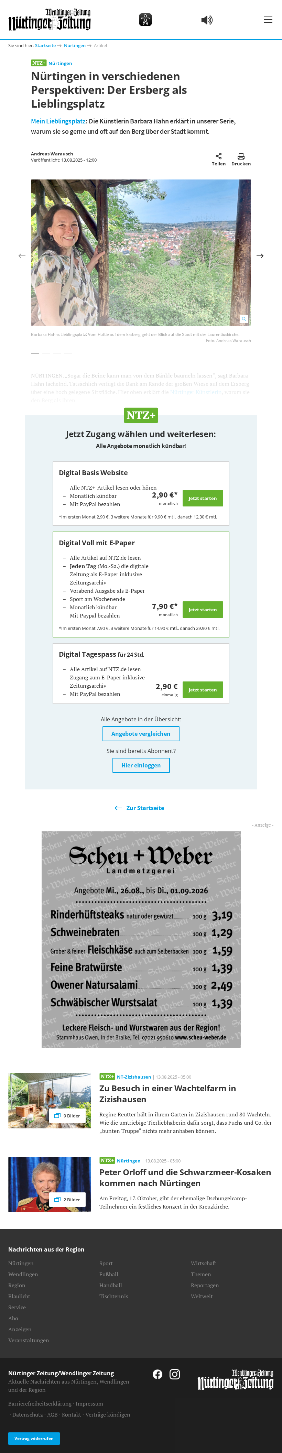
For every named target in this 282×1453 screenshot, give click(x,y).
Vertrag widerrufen (34, 1438)
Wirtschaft (203, 1263)
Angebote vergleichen (141, 734)
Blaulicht (19, 1296)
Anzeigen (20, 1329)
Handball (110, 1285)
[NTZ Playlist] (207, 19)
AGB (52, 1414)
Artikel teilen (219, 156)
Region (16, 1285)
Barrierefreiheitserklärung (40, 1403)
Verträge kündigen (107, 1414)
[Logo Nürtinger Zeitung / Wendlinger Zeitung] (49, 19)
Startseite (45, 45)
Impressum (89, 1403)
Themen (201, 1274)
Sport (106, 1263)
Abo (13, 1318)
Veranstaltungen (28, 1340)
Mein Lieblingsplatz (58, 121)
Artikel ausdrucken (241, 156)
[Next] (260, 255)
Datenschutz (27, 1414)
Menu (268, 19)
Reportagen (205, 1285)
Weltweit (202, 1296)
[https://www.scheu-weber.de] (141, 939)
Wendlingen (23, 1274)
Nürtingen (75, 45)
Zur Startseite (145, 808)
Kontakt (71, 1414)
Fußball (108, 1274)
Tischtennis (113, 1296)
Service (17, 1307)
